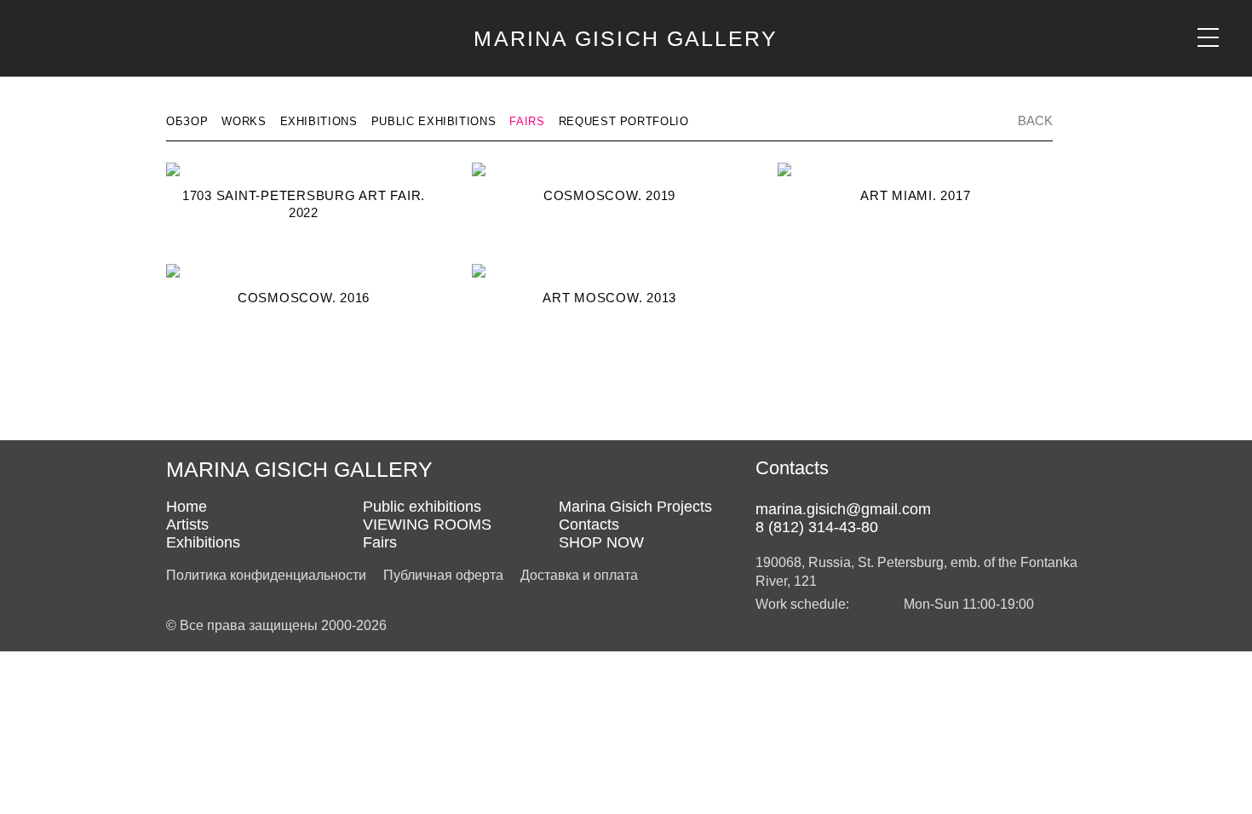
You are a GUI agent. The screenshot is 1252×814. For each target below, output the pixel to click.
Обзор (187, 121)
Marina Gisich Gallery (626, 38)
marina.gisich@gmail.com (843, 509)
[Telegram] (800, 490)
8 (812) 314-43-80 (816, 527)
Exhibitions (319, 121)
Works (243, 121)
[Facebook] (769, 490)
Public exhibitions (434, 121)
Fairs (526, 121)
